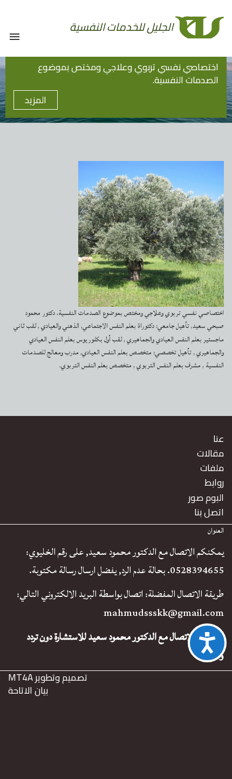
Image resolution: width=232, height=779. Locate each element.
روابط (214, 482)
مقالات (210, 453)
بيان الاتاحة (28, 690)
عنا (218, 438)
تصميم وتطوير (47, 677)
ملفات (212, 467)
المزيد (35, 100)
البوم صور (206, 497)
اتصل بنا (209, 512)
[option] (116, 90)
